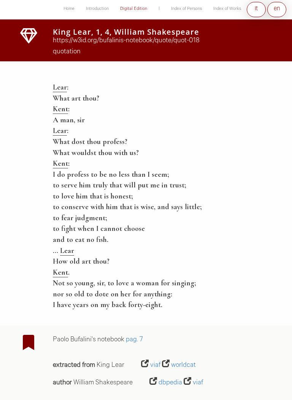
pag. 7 (134, 340)
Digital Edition (133, 9)
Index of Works (227, 9)
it (256, 9)
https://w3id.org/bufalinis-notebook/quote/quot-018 (126, 41)
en (277, 9)
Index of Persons (186, 9)
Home (69, 9)
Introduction (97, 9)
